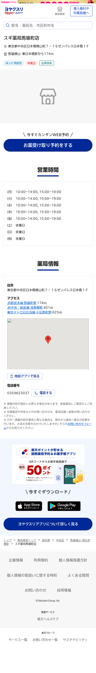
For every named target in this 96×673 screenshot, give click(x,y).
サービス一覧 (18, 639)
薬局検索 (60, 14)
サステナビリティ (75, 639)
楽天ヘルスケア (48, 619)
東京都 (46, 540)
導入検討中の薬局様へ (81, 10)
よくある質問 (78, 575)
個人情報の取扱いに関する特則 (32, 575)
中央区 (60, 540)
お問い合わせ (35, 590)
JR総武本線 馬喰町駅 (21, 302)
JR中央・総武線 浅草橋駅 (25, 307)
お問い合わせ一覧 (45, 639)
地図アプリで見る (27, 376)
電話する (46, 392)
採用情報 (64, 590)
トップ (7, 540)
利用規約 (41, 560)
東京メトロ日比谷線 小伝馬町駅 (29, 312)
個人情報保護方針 (73, 560)
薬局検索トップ (26, 540)
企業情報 (16, 560)
